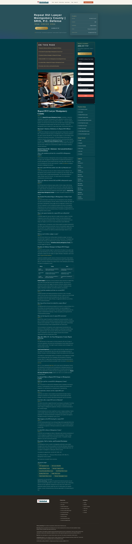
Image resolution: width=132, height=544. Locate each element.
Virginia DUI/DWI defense (45, 255)
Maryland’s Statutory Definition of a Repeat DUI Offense (50, 48)
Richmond (80, 174)
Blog (72, 2)
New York (79, 188)
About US (56, 2)
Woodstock (80, 192)
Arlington (79, 170)
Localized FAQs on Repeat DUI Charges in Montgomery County (51, 62)
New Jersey (80, 183)
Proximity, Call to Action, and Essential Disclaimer (49, 66)
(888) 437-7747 (83, 46)
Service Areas (67, 2)
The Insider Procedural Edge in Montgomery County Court (50, 51)
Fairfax (79, 161)
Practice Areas (61, 2)
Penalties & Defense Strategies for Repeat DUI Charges (50, 55)
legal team (51, 365)
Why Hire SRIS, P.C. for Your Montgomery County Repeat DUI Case (52, 58)
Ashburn (79, 165)
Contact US (76, 2)
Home (53, 2)
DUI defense (65, 163)
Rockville (79, 179)
